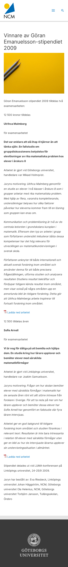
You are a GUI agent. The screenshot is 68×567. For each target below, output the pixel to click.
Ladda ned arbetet (18, 312)
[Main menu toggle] (53, 10)
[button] (62, 10)
